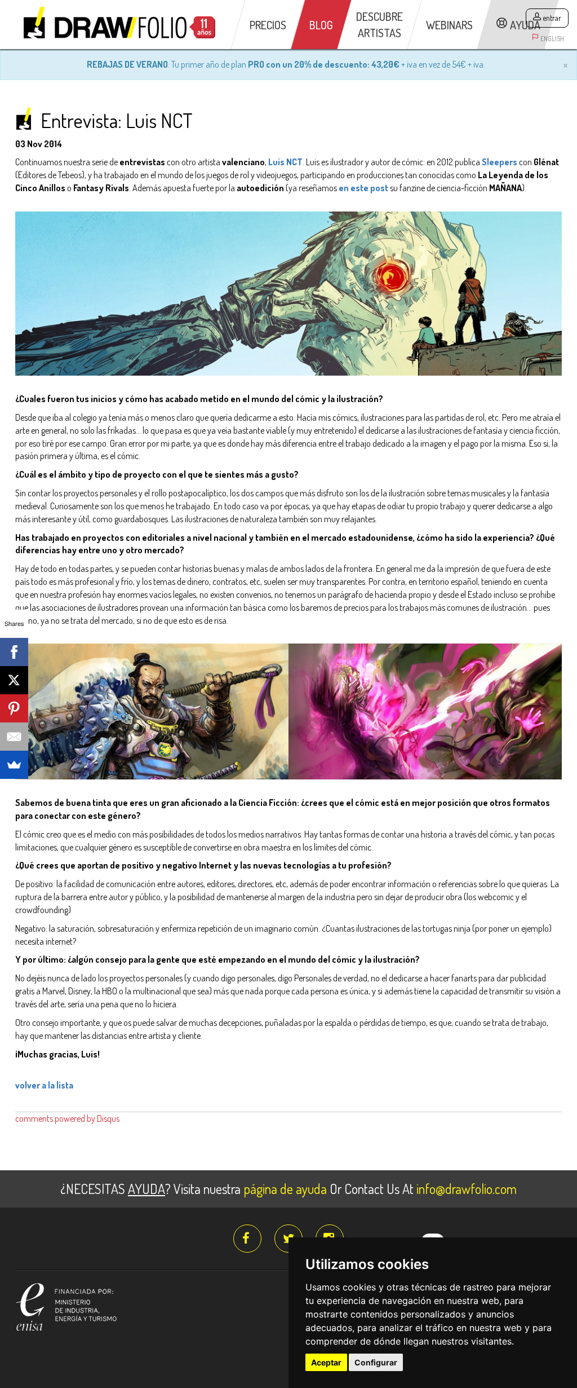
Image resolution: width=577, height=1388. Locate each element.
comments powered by (67, 1118)
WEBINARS (449, 24)
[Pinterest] (14, 708)
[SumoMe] (14, 765)
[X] (14, 680)
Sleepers (499, 162)
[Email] (14, 736)
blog (321, 24)
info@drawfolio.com (466, 1188)
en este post (363, 187)
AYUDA (525, 24)
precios (268, 24)
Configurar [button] (375, 1362)
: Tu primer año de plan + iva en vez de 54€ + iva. (286, 64)
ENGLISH (552, 38)
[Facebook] (14, 652)
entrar (552, 18)
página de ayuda (285, 1188)
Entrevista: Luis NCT (117, 120)
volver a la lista (44, 1085)
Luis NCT (285, 162)
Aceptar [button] (326, 1362)
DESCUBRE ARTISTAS (379, 24)
